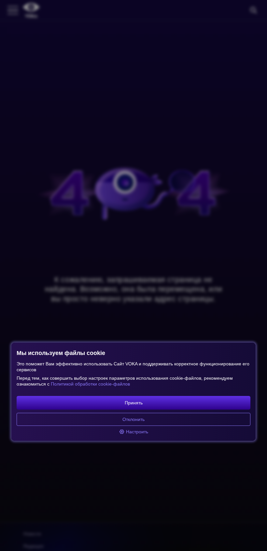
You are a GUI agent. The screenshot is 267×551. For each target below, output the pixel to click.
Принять (134, 402)
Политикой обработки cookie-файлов (90, 384)
